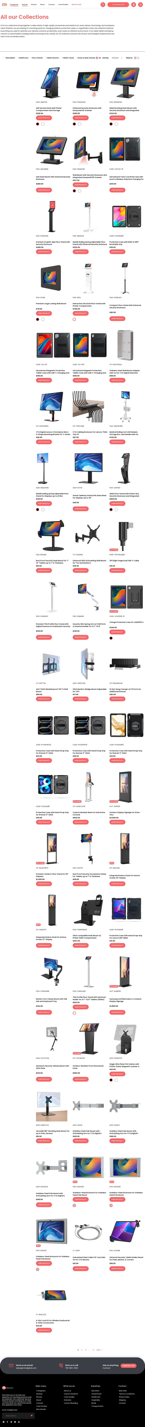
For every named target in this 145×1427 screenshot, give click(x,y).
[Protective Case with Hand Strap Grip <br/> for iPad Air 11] (53, 725)
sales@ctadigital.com (26, 1368)
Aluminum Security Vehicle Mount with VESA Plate (52, 1067)
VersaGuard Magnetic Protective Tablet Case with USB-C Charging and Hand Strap (52, 372)
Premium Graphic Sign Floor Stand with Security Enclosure (53, 243)
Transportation (97, 1406)
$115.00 (76, 879)
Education (95, 1391)
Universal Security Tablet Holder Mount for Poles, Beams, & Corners (126, 1258)
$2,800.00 (113, 818)
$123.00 (39, 1073)
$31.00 (112, 941)
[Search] (103, 4)
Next (99, 1350)
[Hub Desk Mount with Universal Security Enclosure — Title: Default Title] (53, 149)
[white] (42, 124)
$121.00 (112, 1069)
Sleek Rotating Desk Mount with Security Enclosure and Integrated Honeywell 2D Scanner (124, 110)
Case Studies (63, 4)
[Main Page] (4, 4)
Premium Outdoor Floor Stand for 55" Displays (52, 875)
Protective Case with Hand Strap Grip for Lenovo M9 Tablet (126, 936)
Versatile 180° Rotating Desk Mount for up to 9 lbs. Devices (53, 1132)
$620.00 (76, 818)
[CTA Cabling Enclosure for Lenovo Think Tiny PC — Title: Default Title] (90, 406)
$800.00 (113, 499)
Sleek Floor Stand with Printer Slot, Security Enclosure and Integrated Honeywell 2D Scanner (124, 496)
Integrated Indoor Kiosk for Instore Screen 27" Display (51, 938)
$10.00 (75, 1263)
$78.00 (39, 309)
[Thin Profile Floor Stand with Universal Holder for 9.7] (90, 972)
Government (97, 1394)
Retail (94, 1403)
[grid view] (135, 57)
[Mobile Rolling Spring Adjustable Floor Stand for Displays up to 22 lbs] (53, 468)
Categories (14, 4)
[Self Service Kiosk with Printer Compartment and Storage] (53, 82)
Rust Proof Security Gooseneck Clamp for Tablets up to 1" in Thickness (89, 875)
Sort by (105, 58)
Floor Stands (37, 58)
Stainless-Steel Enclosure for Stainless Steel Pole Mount (89, 1193)
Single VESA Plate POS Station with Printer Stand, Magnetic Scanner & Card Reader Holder (124, 1066)
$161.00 (112, 312)
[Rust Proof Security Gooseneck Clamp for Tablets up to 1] (90, 848)
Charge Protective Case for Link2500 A (126, 622)
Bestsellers (10, 58)
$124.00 (39, 1006)
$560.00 (76, 1073)
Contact (51, 4)
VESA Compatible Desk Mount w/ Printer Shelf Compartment (87, 936)
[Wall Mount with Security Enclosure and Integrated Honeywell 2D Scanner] (90, 149)
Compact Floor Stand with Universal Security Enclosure (125, 306)
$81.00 (39, 566)
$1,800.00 (113, 1006)
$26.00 (112, 247)
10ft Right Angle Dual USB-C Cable (124, 560)
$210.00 (112, 184)
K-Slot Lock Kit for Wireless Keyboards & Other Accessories (53, 1321)
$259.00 (76, 113)
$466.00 (39, 247)
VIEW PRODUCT (44, 118)
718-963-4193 (71, 1368)
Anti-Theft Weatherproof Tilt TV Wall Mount (52, 690)
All (100, 58)
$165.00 (76, 1136)
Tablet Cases (68, 58)
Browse (34, 4)
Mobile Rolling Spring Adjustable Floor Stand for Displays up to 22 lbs (52, 494)
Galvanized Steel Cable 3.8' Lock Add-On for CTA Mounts (89, 1258)
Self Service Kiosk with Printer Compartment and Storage (49, 109)
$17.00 (75, 694)
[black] (37, 124)
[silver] (74, 1205)
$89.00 (39, 694)
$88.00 (112, 376)
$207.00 (76, 941)
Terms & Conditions (127, 1394)
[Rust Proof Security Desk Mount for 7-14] (53, 535)
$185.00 (39, 376)
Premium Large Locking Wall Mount (51, 303)
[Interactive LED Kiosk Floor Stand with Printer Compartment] (90, 278)
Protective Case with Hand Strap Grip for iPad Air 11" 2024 (52, 752)
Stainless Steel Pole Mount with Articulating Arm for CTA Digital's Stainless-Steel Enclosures (87, 1133)
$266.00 (39, 184)
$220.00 (76, 247)
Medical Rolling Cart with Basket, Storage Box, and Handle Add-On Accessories (123, 434)
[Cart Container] (140, 4)
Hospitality (96, 1400)
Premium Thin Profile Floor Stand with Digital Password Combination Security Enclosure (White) (53, 626)
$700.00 (76, 309)
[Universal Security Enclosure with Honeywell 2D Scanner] (90, 82)
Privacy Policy (124, 1397)
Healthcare (23, 58)
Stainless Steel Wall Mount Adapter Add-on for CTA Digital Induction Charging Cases (124, 372)
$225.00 (39, 113)
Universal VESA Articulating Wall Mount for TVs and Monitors (89, 561)
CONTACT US (128, 1365)
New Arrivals (76, 4)
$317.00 (76, 180)
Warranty (67, 1400)
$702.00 (113, 437)
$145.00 (76, 631)
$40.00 (76, 503)
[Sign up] (31, 1415)
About (42, 4)
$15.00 (112, 566)
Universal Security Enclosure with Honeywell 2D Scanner (87, 109)
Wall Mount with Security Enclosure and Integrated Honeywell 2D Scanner (90, 176)
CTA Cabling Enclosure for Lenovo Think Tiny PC (90, 433)
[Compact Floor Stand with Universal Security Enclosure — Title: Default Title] (126, 278)
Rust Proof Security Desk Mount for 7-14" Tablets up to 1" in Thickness (52, 561)
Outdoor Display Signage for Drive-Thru (124, 813)
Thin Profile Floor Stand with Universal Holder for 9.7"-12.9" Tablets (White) (89, 998)
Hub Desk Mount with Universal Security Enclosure (53, 178)
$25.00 (76, 756)
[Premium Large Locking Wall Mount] (53, 278)
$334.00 (113, 113)
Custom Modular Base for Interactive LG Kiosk (89, 813)
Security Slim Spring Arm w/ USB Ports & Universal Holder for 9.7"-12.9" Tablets (89, 626)
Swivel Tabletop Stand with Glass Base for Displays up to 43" (89, 496)
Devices (25, 4)
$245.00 (113, 628)
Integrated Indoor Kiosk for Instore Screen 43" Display (124, 876)
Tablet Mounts (52, 58)
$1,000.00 (40, 879)
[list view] (138, 57)
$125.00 (39, 499)
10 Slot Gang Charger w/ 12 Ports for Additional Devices (125, 690)
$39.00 (76, 566)
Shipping (122, 1400)
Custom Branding (71, 1403)
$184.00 (76, 1003)
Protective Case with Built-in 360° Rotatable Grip (124, 243)
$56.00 (112, 1263)
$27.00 (76, 437)
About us (67, 1391)
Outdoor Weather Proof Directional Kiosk (88, 1067)
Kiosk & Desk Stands (86, 58)
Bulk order (123, 1391)
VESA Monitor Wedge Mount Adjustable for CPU (89, 690)
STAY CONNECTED (9, 1410)
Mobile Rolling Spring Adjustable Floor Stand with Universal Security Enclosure (90, 243)
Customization (118, 4)
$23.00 (39, 1326)
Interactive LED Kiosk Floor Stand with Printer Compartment (89, 304)
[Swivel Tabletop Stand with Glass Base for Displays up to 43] (90, 468)
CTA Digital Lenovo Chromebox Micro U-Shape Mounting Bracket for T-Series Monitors (53, 434)
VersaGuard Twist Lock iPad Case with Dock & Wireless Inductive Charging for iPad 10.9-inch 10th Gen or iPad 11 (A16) (126, 179)
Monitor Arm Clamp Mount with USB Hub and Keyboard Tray (51, 1000)
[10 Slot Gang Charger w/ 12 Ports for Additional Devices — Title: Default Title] (126, 664)
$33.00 (39, 756)
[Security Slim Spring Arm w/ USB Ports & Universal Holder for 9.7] (90, 597)
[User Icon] (133, 4)
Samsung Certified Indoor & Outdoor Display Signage (125, 1000)
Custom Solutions (71, 1394)
